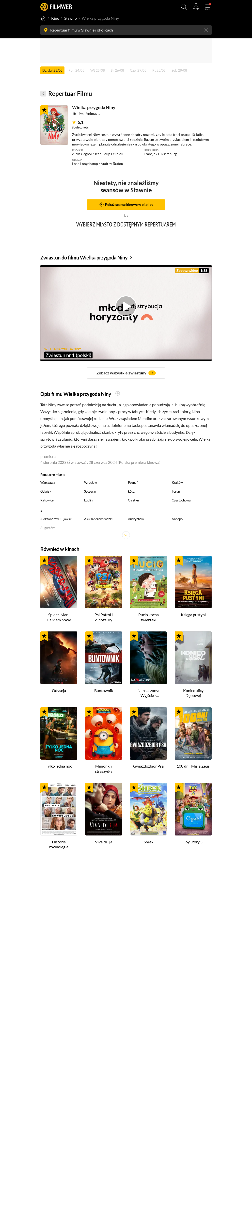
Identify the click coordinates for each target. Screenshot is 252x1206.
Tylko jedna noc (59, 766)
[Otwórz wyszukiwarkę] (184, 7)
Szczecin (90, 491)
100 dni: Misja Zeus (193, 766)
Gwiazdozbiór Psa (148, 766)
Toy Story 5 (193, 841)
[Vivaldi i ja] (103, 809)
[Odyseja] (58, 657)
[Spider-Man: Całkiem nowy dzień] (58, 582)
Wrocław (90, 482)
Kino (55, 18)
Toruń (176, 491)
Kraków (177, 482)
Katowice (47, 500)
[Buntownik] (103, 657)
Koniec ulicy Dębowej (193, 693)
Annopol (177, 519)
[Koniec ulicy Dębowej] (193, 657)
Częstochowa (181, 500)
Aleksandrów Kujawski (56, 519)
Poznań (133, 482)
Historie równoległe (58, 844)
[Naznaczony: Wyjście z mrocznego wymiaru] (148, 657)
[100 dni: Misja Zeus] (193, 733)
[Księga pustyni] (193, 582)
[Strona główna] (43, 18)
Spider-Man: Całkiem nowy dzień (59, 617)
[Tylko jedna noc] (58, 733)
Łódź (131, 491)
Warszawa (47, 482)
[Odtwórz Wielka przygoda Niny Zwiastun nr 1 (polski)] (54, 125)
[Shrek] (148, 809)
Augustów (47, 528)
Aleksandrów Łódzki (98, 519)
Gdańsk (45, 491)
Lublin (88, 500)
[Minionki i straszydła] (103, 733)
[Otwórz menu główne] (208, 7)
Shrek (148, 841)
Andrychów (136, 519)
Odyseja (59, 690)
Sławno (70, 18)
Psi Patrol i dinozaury (103, 617)
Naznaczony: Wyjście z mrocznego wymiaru (148, 693)
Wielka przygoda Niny (93, 107)
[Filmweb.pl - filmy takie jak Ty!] (56, 6)
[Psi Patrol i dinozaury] (103, 582)
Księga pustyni (193, 614)
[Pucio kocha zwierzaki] (148, 582)
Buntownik (103, 690)
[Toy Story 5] (193, 809)
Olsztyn (133, 500)
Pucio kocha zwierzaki (148, 617)
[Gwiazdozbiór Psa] (148, 733)
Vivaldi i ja (103, 841)
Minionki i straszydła (103, 768)
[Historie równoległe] (58, 809)
